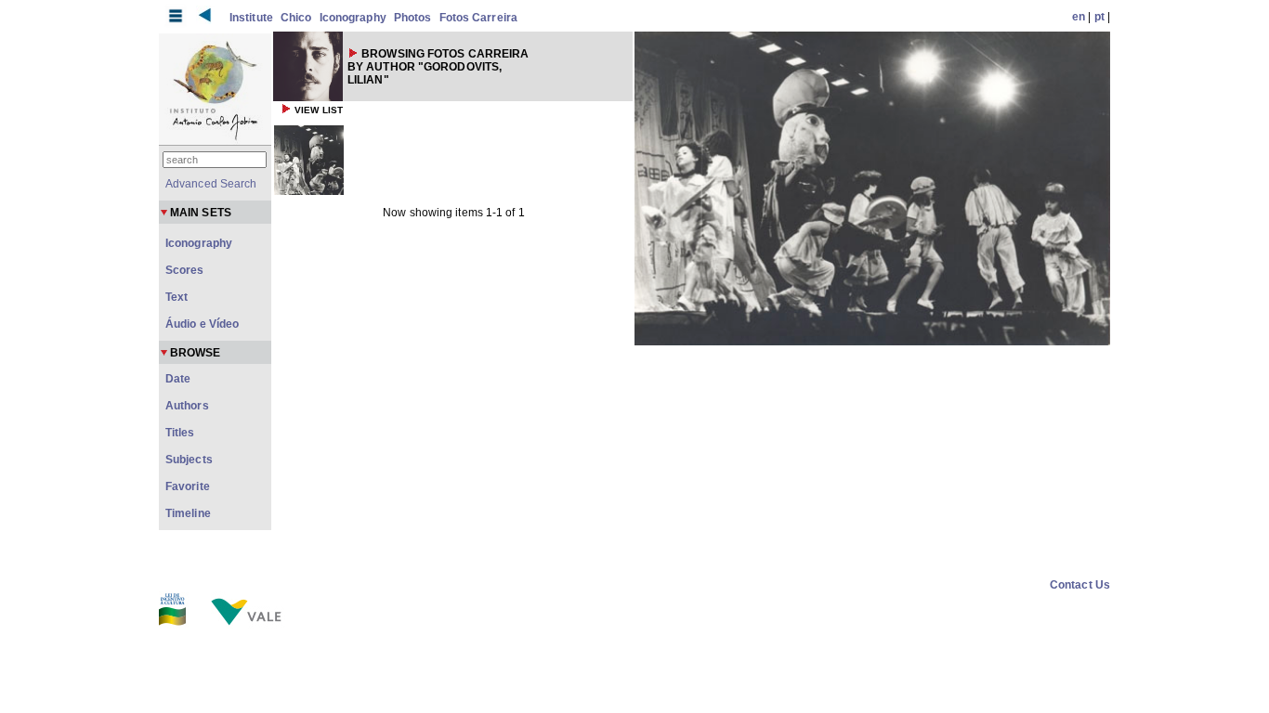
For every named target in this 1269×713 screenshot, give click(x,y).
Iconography (353, 17)
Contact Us (1080, 584)
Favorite (187, 486)
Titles (180, 432)
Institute (251, 17)
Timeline (188, 513)
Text (176, 297)
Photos (413, 17)
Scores (184, 270)
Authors (187, 405)
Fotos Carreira (478, 17)
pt (1099, 16)
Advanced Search (211, 183)
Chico (296, 17)
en (1078, 16)
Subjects (189, 459)
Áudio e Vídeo (202, 324)
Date (177, 378)
